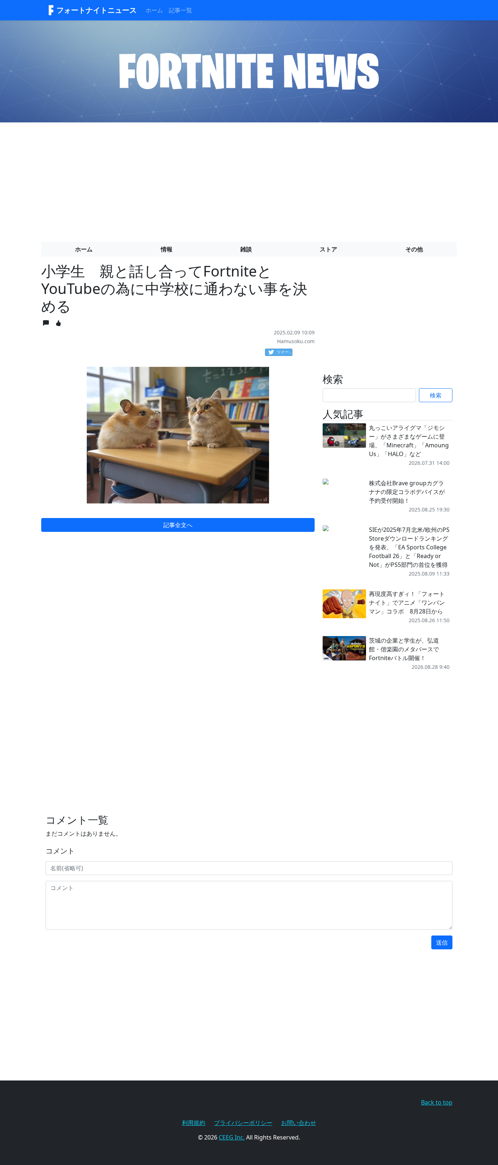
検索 (435, 395)
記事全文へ (177, 525)
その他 (414, 249)
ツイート (284, 351)
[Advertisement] (249, 179)
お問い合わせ (298, 1123)
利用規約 (193, 1123)
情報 (166, 249)
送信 (442, 942)
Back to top (436, 1102)
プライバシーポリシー (243, 1123)
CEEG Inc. (232, 1137)
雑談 (246, 249)
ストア (328, 249)
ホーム (154, 10)
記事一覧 (180, 10)
